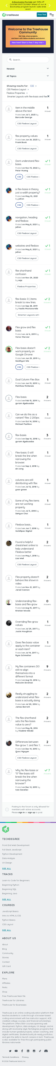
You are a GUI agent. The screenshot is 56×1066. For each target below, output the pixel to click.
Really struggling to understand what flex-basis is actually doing (27, 697)
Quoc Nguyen (22, 751)
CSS (32, 86)
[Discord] (46, 1051)
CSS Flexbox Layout (16, 89)
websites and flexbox (27, 245)
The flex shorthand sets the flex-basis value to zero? (25, 721)
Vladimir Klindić (25, 731)
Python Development (12, 854)
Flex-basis (21, 396)
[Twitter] (10, 1051)
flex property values (26, 135)
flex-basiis (20, 435)
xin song (19, 468)
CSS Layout (7, 924)
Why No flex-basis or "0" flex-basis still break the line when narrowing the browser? (26, 777)
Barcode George (23, 117)
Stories (5, 957)
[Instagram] (34, 1051)
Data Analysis (8, 858)
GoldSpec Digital (23, 531)
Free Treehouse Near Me (13, 996)
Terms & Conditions (10, 1057)
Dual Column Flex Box (27, 379)
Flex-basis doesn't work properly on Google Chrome (25, 351)
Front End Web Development (15, 845)
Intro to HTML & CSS (11, 915)
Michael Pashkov (23, 424)
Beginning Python (10, 885)
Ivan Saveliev (21, 790)
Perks (4, 987)
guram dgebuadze (24, 403)
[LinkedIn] (28, 1051)
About (5, 944)
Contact (6, 962)
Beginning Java (9, 893)
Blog (4, 949)
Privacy (25, 1057)
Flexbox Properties (16, 93)
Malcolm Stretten (24, 682)
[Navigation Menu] (52, 14)
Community (7, 953)
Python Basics (8, 920)
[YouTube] (16, 1051)
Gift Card (6, 966)
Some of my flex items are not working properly (27, 504)
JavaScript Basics (10, 911)
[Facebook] (22, 1051)
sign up (31, 812)
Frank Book (21, 142)
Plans (4, 978)
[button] (6, 5)
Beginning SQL (9, 889)
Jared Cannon (22, 590)
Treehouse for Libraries (13, 1000)
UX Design (7, 862)
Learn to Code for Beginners (15, 880)
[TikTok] (40, 1051)
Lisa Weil (19, 558)
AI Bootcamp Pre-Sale (22, 2)
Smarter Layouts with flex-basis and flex (27, 96)
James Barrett (22, 707)
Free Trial (42, 14)
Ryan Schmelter (23, 655)
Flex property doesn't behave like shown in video (27, 580)
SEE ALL (6, 868)
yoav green (21, 489)
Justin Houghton (23, 631)
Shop (4, 992)
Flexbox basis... (23, 524)
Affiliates (6, 983)
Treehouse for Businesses (14, 1005)
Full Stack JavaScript (11, 849)
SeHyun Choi (21, 513)
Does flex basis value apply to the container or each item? (27, 646)
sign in (21, 812)
